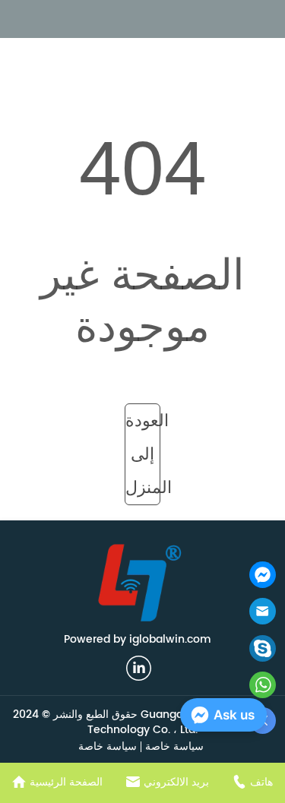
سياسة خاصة (174, 746)
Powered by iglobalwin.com (137, 639)
